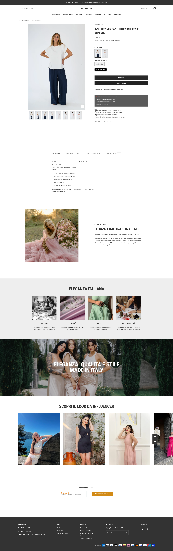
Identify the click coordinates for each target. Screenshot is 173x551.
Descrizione (56, 153)
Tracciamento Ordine (62, 533)
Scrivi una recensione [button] (102, 494)
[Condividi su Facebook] (101, 121)
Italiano (143, 8)
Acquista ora (121, 83)
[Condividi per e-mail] (110, 121)
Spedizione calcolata (107, 40)
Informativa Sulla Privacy (87, 533)
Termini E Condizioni (86, 538)
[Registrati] (126, 532)
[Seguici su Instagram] (147, 529)
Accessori (88, 14)
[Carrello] (154, 8)
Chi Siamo (107, 14)
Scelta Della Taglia (73, 153)
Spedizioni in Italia (93, 153)
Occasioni (79, 14)
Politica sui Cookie (85, 536)
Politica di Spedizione (86, 528)
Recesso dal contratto (63, 536)
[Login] (150, 8)
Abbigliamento (68, 14)
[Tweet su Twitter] (107, 121)
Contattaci (117, 14)
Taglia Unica (99, 64)
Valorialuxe (99, 24)
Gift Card (98, 14)
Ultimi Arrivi (56, 14)
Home (19, 20)
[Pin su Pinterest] (104, 121)
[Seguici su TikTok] (152, 529)
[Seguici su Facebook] (142, 529)
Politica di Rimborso (85, 530)
